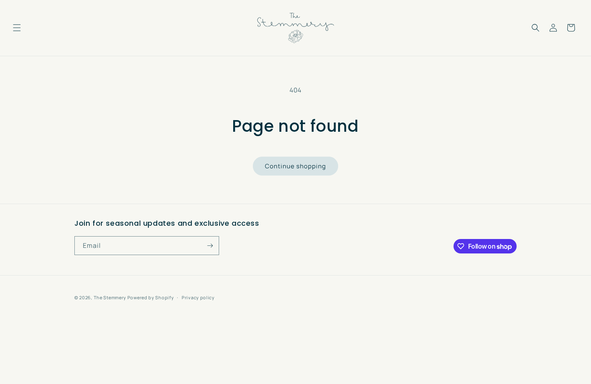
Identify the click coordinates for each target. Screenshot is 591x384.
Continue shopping (295, 166)
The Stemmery (110, 297)
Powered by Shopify (150, 297)
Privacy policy (198, 297)
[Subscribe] (210, 245)
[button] (17, 28)
